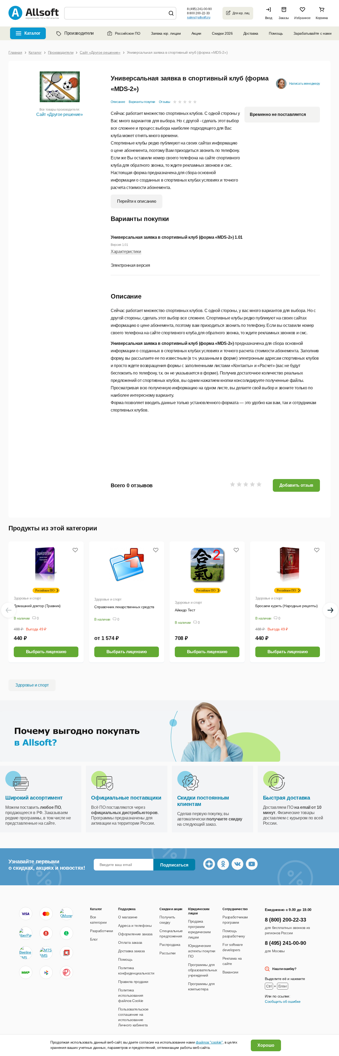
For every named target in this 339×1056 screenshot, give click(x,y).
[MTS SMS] (46, 952)
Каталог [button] (32, 33)
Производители (79, 33)
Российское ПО (127, 33)
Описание (118, 102)
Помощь (276, 33)
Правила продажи (133, 982)
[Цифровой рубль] (66, 972)
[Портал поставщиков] (66, 952)
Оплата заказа (130, 942)
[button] (270, 13)
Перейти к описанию (136, 201)
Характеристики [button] (126, 251)
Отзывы (164, 102)
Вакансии (230, 972)
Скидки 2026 (222, 33)
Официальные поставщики (126, 798)
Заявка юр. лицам (166, 33)
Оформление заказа (135, 934)
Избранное (302, 18)
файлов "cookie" (209, 1042)
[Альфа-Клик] (46, 933)
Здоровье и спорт (27, 598)
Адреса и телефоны (135, 925)
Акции (196, 33)
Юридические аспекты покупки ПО (201, 951)
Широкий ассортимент (34, 798)
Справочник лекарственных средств (124, 607)
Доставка (250, 33)
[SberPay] (26, 933)
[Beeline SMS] (25, 952)
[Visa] (25, 913)
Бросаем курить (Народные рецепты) (286, 606)
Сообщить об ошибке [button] (282, 1001)
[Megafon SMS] (66, 933)
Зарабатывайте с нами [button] (312, 33)
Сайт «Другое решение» (59, 114)
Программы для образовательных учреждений (202, 970)
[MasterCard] (46, 913)
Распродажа (169, 944)
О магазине (127, 917)
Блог (94, 939)
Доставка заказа (131, 951)
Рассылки (167, 953)
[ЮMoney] (66, 913)
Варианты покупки (142, 102)
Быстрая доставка (286, 798)
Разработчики (101, 931)
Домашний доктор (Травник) (37, 606)
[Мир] (25, 972)
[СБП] (46, 972)
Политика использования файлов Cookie (130, 995)
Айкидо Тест (185, 610)
